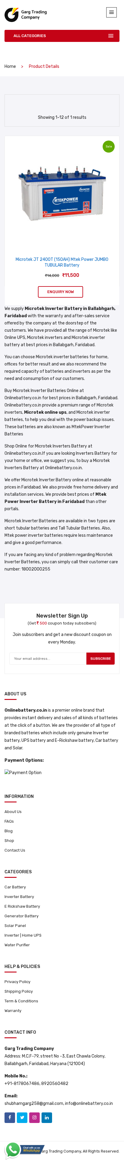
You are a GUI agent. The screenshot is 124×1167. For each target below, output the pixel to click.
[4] (56, 102)
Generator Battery (22, 916)
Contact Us (15, 850)
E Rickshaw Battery (22, 906)
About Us (13, 811)
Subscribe (100, 658)
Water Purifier (17, 945)
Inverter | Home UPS (23, 935)
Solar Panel (15, 925)
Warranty (13, 1010)
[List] (67, 103)
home (10, 66)
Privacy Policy (17, 981)
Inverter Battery (19, 896)
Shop (9, 840)
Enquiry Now (60, 291)
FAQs (9, 821)
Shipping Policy (19, 991)
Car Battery (15, 887)
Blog (9, 831)
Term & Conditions (21, 1001)
